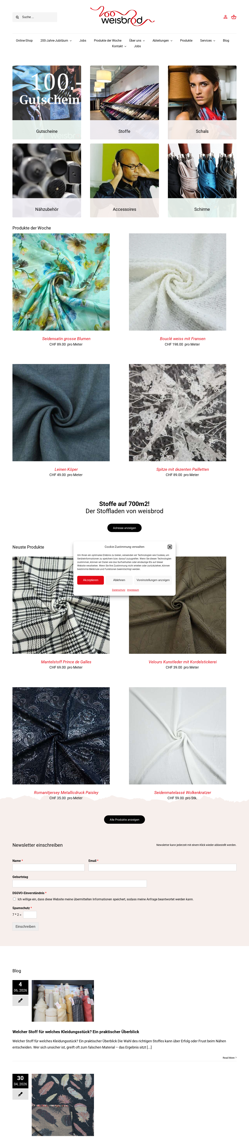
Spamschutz (22, 908)
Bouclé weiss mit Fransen (182, 338)
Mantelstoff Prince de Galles (66, 662)
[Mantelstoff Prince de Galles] (61, 560)
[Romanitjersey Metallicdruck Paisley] (61, 690)
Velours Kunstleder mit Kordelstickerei (183, 662)
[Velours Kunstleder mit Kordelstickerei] (177, 560)
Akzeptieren (90, 580)
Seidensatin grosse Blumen (66, 338)
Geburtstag (20, 877)
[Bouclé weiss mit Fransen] (177, 236)
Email (93, 861)
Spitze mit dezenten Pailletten (182, 469)
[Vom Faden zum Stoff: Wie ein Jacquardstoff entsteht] (63, 1105)
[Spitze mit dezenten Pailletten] (177, 367)
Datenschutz (118, 590)
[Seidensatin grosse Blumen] (61, 236)
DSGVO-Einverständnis (29, 893)
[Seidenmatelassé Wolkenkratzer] (177, 690)
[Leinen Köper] (61, 367)
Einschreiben (25, 926)
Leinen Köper (66, 469)
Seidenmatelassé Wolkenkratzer (182, 792)
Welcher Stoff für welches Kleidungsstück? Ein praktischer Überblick (75, 1031)
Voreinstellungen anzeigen (153, 580)
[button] (170, 547)
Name (17, 861)
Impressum (133, 590)
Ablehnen (119, 580)
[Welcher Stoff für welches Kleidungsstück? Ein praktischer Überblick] (63, 1000)
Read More (229, 1057)
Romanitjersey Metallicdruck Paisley (66, 792)
